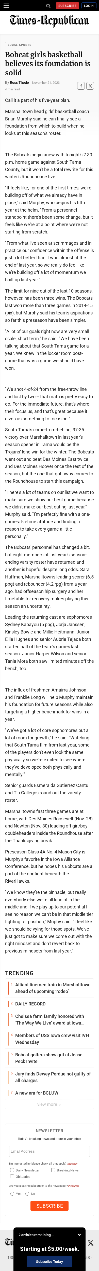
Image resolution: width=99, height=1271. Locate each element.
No (33, 1194)
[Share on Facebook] (81, 86)
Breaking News (68, 1170)
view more (47, 1104)
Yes (18, 1194)
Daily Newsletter (27, 1170)
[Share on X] (90, 86)
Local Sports (19, 45)
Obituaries (23, 1177)
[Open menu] (6, 5)
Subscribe (67, 6)
